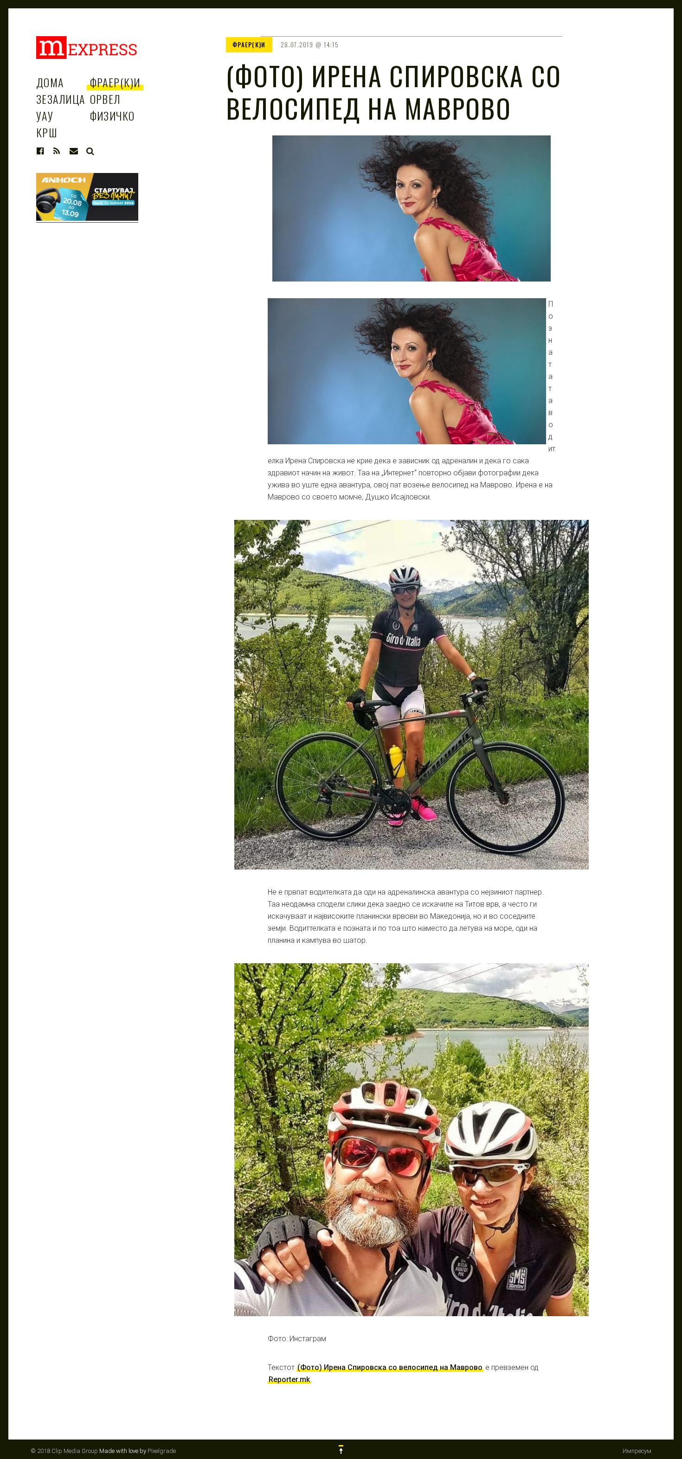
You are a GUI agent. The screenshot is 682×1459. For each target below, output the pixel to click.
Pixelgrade (162, 1450)
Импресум (637, 1450)
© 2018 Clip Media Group (64, 1450)
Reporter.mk (289, 1379)
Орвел (105, 98)
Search (90, 151)
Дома (50, 82)
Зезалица (60, 98)
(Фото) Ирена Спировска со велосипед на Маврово (390, 1367)
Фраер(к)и (115, 82)
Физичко (112, 115)
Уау (44, 115)
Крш (46, 132)
